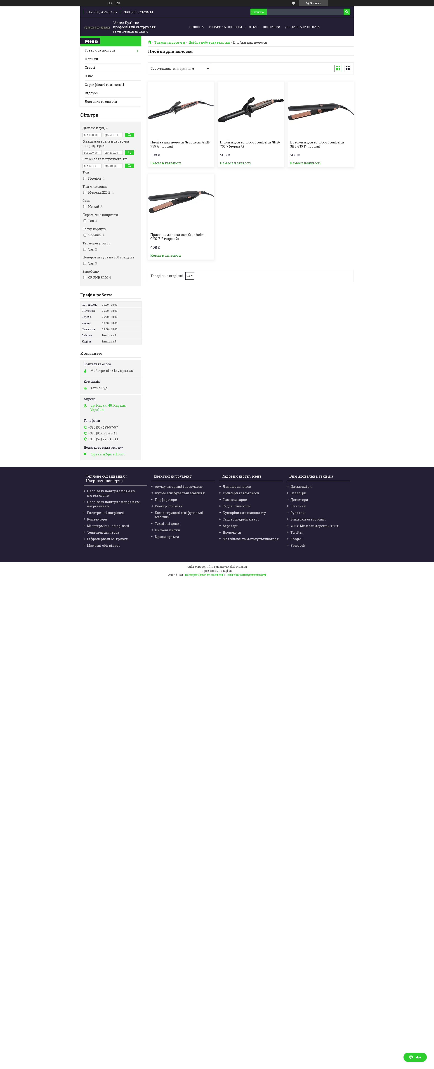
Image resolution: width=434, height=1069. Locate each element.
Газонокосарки (235, 499)
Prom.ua (241, 566)
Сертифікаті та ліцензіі (104, 84)
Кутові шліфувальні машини (180, 493)
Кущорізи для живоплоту (244, 513)
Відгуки (92, 93)
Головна (196, 27)
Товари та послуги (225, 27)
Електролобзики (169, 506)
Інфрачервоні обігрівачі (108, 539)
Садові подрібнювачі (241, 519)
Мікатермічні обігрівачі (108, 526)
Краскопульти (167, 536)
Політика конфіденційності (245, 575)
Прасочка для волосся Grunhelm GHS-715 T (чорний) (317, 144)
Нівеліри (298, 493)
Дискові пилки (167, 530)
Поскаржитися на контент (204, 575)
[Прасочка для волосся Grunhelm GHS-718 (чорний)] (181, 202)
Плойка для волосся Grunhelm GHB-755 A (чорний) (180, 144)
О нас (253, 27)
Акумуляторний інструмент (179, 486)
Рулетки (297, 513)
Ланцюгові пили (237, 486)
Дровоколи (232, 532)
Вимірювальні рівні (308, 519)
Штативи (298, 506)
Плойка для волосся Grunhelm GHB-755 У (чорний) (250, 144)
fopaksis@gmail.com (107, 454)
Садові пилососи (236, 506)
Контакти (271, 27)
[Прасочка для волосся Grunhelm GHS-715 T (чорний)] (321, 110)
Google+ (296, 539)
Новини (91, 59)
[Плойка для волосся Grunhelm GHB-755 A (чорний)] (181, 110)
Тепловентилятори (103, 532)
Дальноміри (301, 486)
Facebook (297, 545)
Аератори (230, 526)
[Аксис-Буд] (97, 27)
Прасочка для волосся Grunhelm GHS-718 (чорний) (177, 237)
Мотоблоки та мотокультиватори (251, 539)
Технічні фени (167, 523)
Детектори (299, 499)
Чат (418, 1057)
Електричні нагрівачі (106, 513)
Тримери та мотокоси (241, 493)
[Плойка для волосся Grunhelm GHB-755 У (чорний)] (251, 110)
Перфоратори (166, 499)
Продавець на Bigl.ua (217, 570)
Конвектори (97, 519)
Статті (90, 67)
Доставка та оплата (302, 27)
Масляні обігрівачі (103, 545)
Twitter (296, 532)
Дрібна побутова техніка (209, 42)
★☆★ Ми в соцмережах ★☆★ (314, 526)
